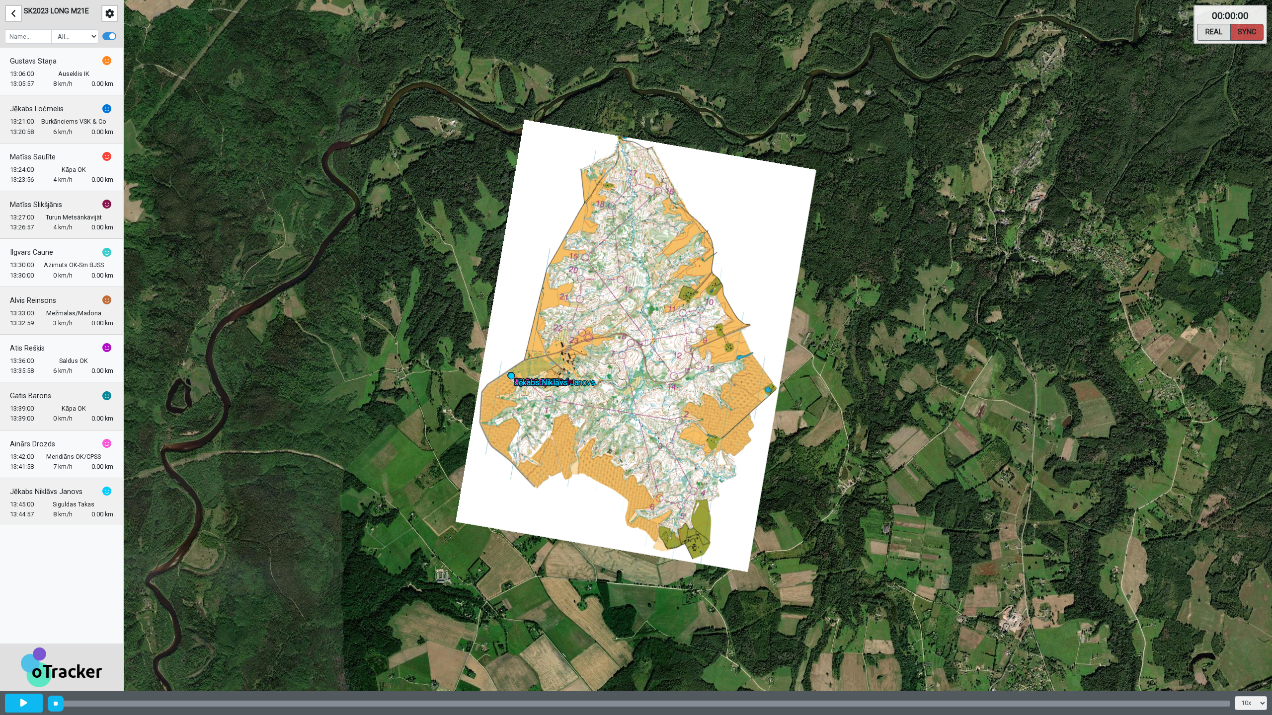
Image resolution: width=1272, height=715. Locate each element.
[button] (513, 377)
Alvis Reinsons (33, 300)
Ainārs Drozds (32, 444)
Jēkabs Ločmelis (37, 109)
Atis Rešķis (27, 348)
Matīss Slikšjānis (36, 205)
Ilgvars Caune (31, 252)
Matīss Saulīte (33, 157)
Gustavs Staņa (33, 61)
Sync (1247, 32)
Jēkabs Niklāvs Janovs (46, 492)
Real (1213, 32)
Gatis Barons (30, 396)
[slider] (56, 704)
